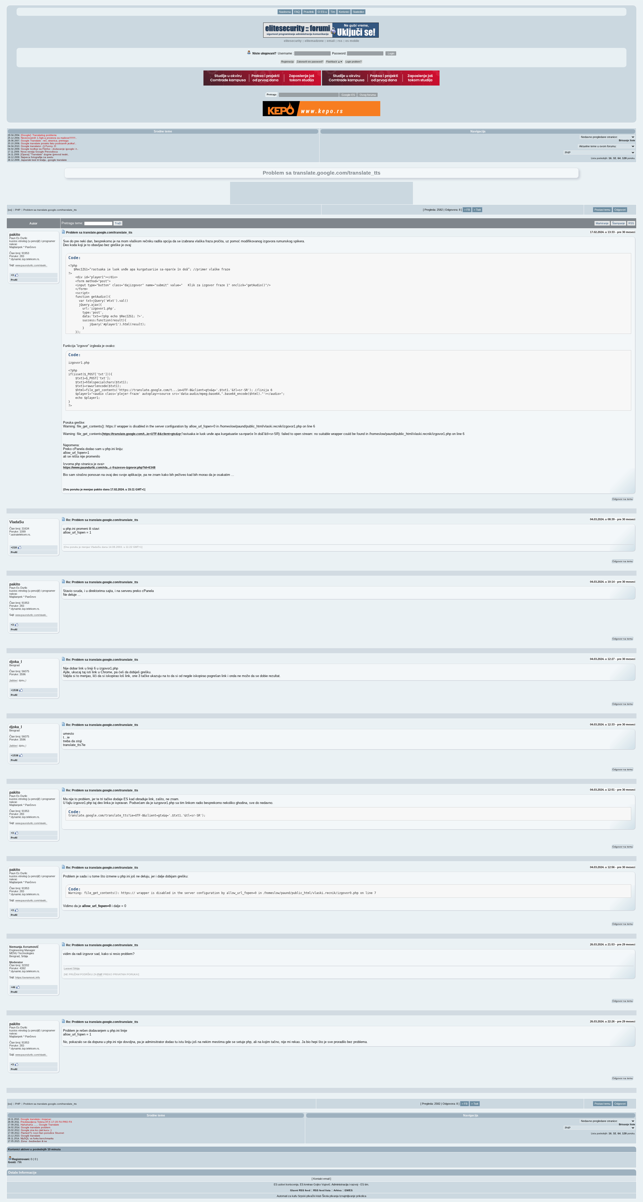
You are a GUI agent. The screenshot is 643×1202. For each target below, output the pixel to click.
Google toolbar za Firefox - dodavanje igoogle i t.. (49, 148)
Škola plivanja (330, 1195)
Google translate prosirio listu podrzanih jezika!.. (48, 143)
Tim (333, 11)
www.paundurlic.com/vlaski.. (31, 265)
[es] (10, 209)
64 (619, 158)
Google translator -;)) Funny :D (38, 146)
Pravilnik (309, 11)
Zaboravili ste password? (310, 61)
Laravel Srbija (72, 968)
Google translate (30, 1135)
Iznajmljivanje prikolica (352, 1195)
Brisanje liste (627, 140)
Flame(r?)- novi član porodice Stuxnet (42, 1133)
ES (351, 1190)
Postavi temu (602, 209)
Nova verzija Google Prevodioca (39, 151)
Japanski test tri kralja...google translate (44, 160)
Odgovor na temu (622, 499)
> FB (467, 209)
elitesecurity (293, 41)
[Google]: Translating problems (39, 135)
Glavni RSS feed (300, 1190)
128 (624, 158)
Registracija (287, 61)
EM (346, 1190)
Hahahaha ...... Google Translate (40, 1124)
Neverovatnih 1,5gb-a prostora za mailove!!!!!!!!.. (49, 137)
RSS (340, 41)
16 (610, 158)
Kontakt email (321, 1178)
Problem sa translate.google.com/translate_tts (50, 209)
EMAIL (331, 41)
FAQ (297, 11)
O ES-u (322, 11)
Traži (118, 223)
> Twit (477, 209)
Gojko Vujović (321, 1184)
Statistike (358, 11)
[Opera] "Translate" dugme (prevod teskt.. (45, 154)
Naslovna (285, 11)
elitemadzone (314, 41)
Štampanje (618, 223)
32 (614, 158)
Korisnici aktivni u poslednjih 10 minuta (34, 1149)
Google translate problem (35, 1127)
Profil (14, 279)
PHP (17, 209)
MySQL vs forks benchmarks (37, 1138)
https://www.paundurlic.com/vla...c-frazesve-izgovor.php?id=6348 (109, 467)
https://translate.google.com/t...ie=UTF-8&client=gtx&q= (142, 433)
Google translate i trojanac (36, 1119)
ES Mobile (352, 41)
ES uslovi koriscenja (286, 1184)
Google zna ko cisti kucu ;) (36, 1130)
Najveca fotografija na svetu (37, 157)
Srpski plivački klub (309, 1195)
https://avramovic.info (27, 977)
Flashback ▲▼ (334, 61)
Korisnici (344, 11)
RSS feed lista (322, 1190)
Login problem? (353, 61)
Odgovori (620, 209)
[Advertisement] (321, 193)
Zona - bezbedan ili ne (34, 1141)
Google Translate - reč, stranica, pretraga (45, 140)
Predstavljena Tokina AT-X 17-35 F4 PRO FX (46, 1121)
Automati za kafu (287, 1195)
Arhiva (338, 1190)
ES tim (364, 1184)
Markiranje (602, 223)
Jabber (13, 680)
